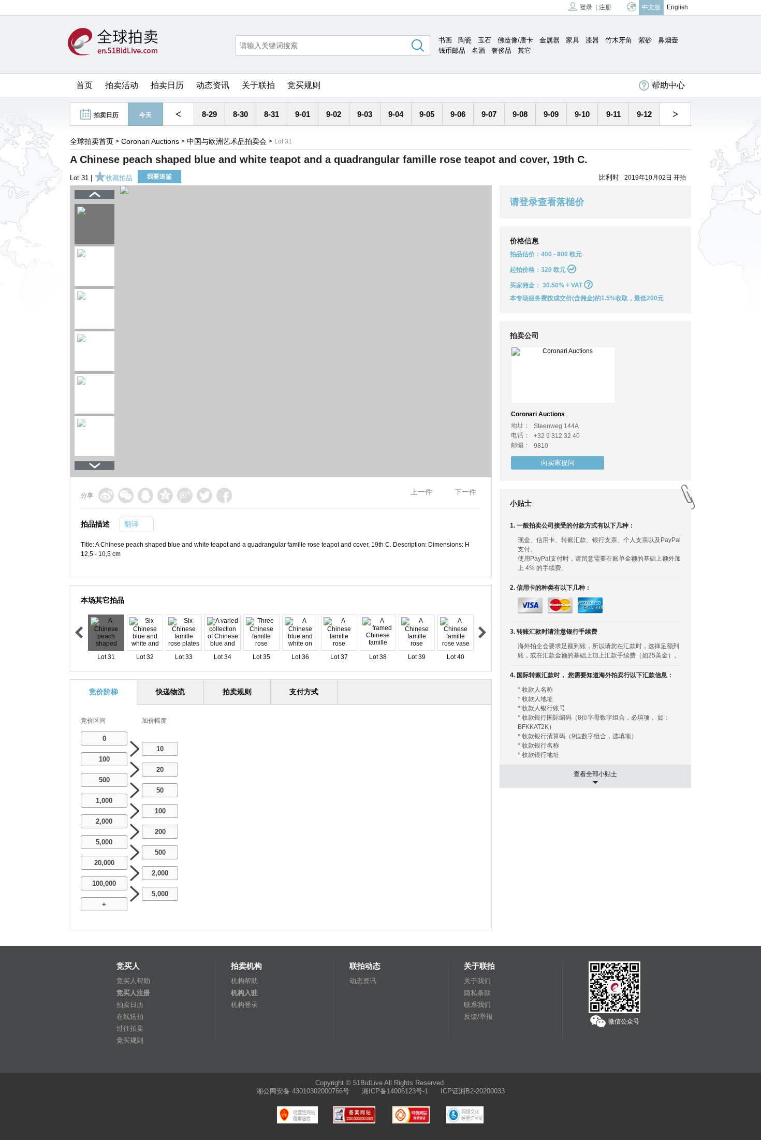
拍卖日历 (167, 85)
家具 (572, 40)
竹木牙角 (618, 40)
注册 (605, 7)
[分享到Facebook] (224, 495)
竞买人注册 (133, 993)
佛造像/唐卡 (515, 40)
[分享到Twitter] (204, 495)
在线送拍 (129, 1016)
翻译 (131, 524)
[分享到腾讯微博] (185, 495)
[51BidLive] (113, 42)
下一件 (465, 492)
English (677, 7)
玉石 (484, 40)
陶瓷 (465, 40)
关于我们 (477, 981)
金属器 (549, 40)
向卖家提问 (558, 462)
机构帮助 (244, 981)
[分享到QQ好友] (145, 495)
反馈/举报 (478, 1016)
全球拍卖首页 (91, 141)
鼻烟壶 (668, 40)
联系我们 (477, 1005)
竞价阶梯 (103, 692)
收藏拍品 (119, 178)
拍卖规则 (237, 692)
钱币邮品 (451, 50)
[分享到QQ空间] (165, 495)
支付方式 (303, 692)
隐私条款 (477, 993)
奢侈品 (501, 50)
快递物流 (170, 692)
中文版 (651, 7)
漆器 (592, 40)
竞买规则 (303, 85)
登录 (586, 7)
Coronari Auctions (150, 141)
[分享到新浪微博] (106, 495)
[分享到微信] (126, 495)
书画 (445, 40)
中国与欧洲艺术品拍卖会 (227, 141)
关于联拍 (258, 85)
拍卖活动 (121, 85)
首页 (84, 85)
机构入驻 (244, 993)
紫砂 (645, 40)
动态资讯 (212, 85)
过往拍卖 (129, 1028)
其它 (524, 50)
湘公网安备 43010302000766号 (302, 1091)
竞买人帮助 (133, 981)
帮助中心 (668, 85)
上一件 (421, 492)
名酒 (478, 50)
